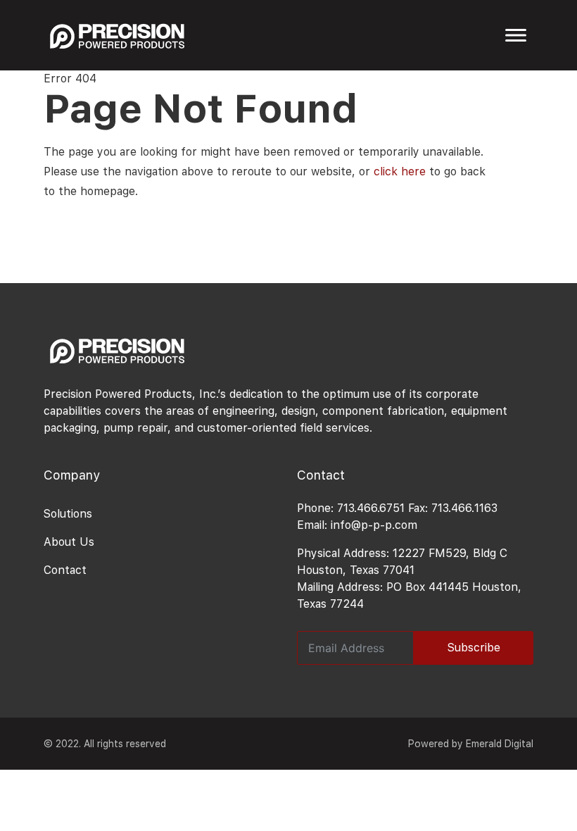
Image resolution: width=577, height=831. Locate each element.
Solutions (68, 513)
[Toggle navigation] (515, 35)
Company (72, 475)
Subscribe (474, 647)
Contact (65, 570)
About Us (69, 542)
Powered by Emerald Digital (470, 743)
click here (400, 171)
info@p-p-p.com (374, 525)
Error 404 (70, 78)
